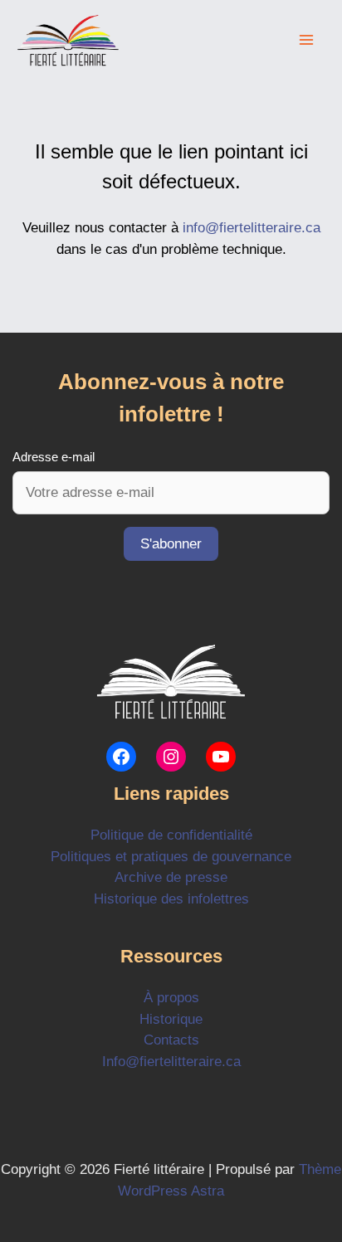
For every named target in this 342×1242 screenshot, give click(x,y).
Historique (171, 1019)
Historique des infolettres (171, 899)
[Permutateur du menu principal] (307, 41)
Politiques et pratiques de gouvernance (171, 857)
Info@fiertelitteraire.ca (171, 1061)
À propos (171, 998)
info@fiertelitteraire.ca (251, 228)
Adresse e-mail (53, 457)
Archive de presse (171, 877)
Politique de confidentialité (171, 835)
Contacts (171, 1040)
